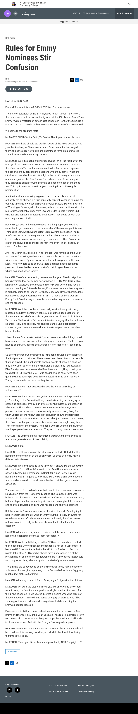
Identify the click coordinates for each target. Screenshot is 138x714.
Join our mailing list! (86, 685)
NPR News (10, 38)
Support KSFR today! (69, 22)
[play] (7, 13)
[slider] (19, 13)
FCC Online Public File (58, 685)
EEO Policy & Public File (58, 692)
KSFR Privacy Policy (86, 692)
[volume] (15, 14)
